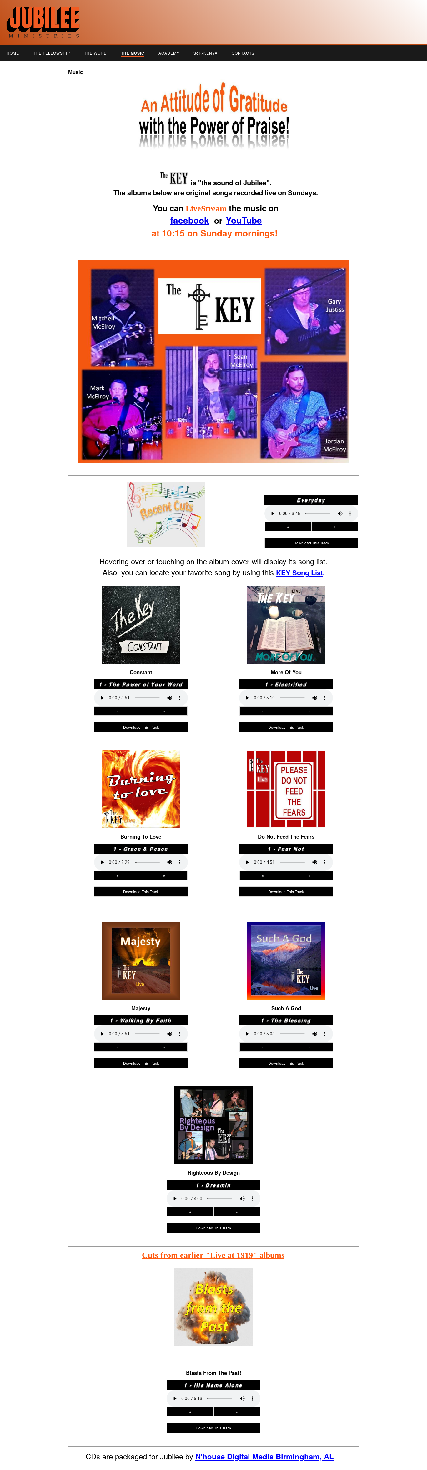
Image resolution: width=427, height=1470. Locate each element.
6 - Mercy (286, 626)
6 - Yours (141, 962)
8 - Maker (286, 638)
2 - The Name (141, 937)
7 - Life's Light (286, 632)
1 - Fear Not (286, 759)
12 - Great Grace (141, 828)
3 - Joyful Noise (213, 1108)
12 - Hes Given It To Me (286, 999)
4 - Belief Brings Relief (286, 950)
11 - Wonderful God (141, 993)
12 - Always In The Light (286, 828)
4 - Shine (141, 778)
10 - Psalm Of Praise (213, 1151)
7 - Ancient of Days (141, 632)
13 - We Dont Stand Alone (286, 1006)
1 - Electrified (286, 595)
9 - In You (286, 809)
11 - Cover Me (285, 657)
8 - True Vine (141, 974)
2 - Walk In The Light (286, 765)
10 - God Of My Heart (286, 987)
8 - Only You (286, 974)
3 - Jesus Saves (286, 943)
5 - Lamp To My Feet (286, 620)
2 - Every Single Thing (213, 1101)
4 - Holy (141, 950)
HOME (13, 53)
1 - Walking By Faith (140, 931)
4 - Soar (286, 778)
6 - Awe (141, 790)
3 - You (140, 943)
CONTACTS (243, 53)
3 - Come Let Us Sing (140, 772)
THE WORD (95, 53)
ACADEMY (168, 53)
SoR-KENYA (205, 53)
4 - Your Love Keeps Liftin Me (213, 1114)
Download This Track (311, 542)
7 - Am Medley (141, 968)
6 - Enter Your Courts (286, 962)
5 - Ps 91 (286, 784)
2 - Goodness (140, 601)
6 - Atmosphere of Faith (141, 626)
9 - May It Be (141, 809)
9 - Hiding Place (141, 981)
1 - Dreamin (214, 1095)
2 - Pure (286, 601)
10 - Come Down (286, 651)
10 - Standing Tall (286, 815)
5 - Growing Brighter (141, 956)
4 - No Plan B (141, 614)
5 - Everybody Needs (141, 620)
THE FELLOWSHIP (51, 53)
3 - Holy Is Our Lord (141, 607)
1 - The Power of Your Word (141, 595)
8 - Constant (141, 638)
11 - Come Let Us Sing (286, 822)
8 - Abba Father (286, 803)
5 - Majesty (141, 784)
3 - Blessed (286, 607)
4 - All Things (286, 614)
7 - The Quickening (286, 797)
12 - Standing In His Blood (214, 1164)
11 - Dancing (213, 1158)
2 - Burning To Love (141, 765)
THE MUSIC (132, 53)
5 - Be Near (213, 1120)
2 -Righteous (286, 937)
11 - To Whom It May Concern (286, 993)
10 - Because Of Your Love (141, 815)
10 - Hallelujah (140, 651)
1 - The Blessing (286, 931)
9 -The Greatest (286, 981)
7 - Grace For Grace (141, 797)
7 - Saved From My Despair (213, 1133)
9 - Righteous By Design (213, 1145)
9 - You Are (141, 645)
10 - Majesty (141, 987)
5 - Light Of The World (286, 956)
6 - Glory (286, 790)
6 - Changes (213, 1126)
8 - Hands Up (141, 803)
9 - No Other (286, 645)
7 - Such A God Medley (286, 968)
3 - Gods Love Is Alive (286, 772)
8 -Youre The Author (213, 1139)
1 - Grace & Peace (141, 759)
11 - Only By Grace (141, 822)
